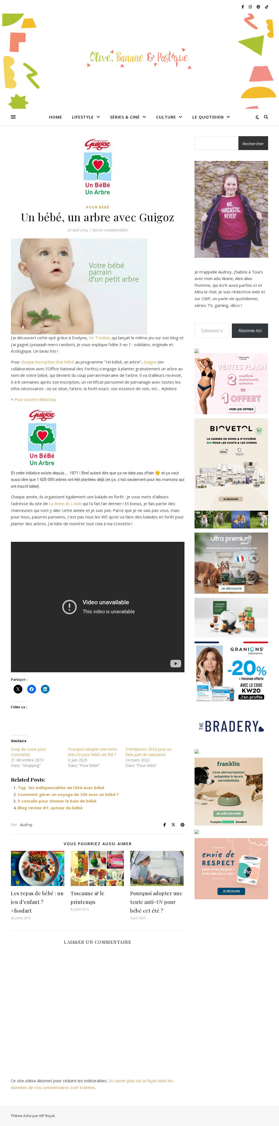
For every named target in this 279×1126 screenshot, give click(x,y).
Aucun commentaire (109, 229)
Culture (166, 117)
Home (55, 117)
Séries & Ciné (125, 117)
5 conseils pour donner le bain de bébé (57, 801)
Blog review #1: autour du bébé (50, 807)
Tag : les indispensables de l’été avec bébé (61, 787)
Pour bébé (98, 207)
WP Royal (46, 1115)
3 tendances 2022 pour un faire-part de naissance (148, 751)
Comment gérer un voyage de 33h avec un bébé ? (68, 794)
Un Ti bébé (99, 337)
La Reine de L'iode (64, 503)
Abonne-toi (250, 331)
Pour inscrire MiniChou (35, 399)
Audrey (26, 824)
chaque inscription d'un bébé (47, 362)
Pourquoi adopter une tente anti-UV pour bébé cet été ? (92, 751)
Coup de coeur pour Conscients (28, 751)
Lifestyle (83, 117)
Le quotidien (208, 117)
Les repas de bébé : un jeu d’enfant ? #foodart (37, 902)
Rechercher (253, 143)
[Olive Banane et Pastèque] (139, 58)
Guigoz (150, 362)
